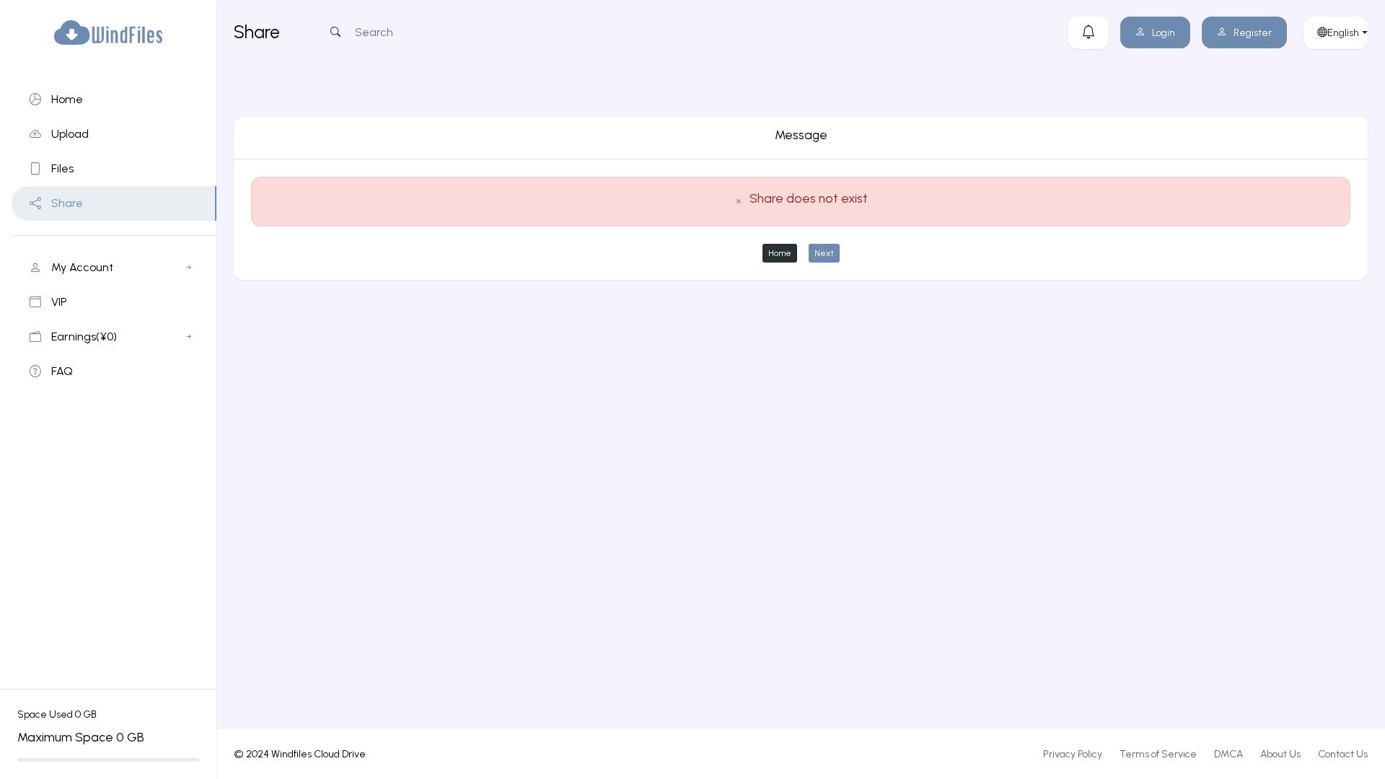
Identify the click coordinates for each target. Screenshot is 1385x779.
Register (1253, 33)
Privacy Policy (1072, 754)
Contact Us (1343, 754)
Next (824, 252)
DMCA (1228, 754)
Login (1163, 33)
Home (779, 252)
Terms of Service (1158, 754)
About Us (1280, 754)
